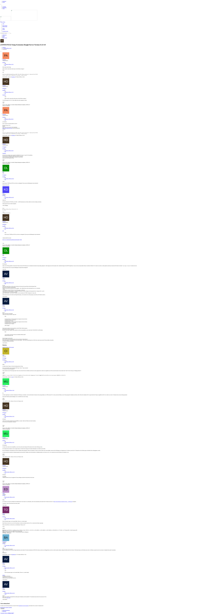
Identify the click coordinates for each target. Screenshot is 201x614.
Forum (4, 29)
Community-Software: (7, 613)
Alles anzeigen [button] (7, 325)
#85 (5, 179)
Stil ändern (2, 608)
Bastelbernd (13, 554)
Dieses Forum (5, 26)
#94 (5, 443)
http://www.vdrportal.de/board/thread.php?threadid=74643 (12, 239)
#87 (5, 229)
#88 (5, 262)
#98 (5, 546)
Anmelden (4, 6)
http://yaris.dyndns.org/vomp (7, 128)
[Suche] (10, 33)
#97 (5, 519)
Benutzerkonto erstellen (4, 607)
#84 (5, 151)
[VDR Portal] (18, 20)
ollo (3, 230)
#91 (5, 362)
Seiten (4, 28)
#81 (5, 65)
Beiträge (4, 62)
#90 (5, 310)
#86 (5, 198)
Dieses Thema (5, 25)
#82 (5, 93)
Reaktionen (4, 88)
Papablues (13, 76)
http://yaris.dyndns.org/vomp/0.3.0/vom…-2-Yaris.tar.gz (63, 501)
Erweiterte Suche (5, 31)
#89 (5, 283)
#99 (5, 568)
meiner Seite (8, 597)
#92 (5, 391)
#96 (5, 498)
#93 (5, 417)
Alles (3, 23)
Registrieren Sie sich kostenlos (23, 605)
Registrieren (4, 7)
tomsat (4, 575)
